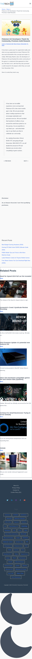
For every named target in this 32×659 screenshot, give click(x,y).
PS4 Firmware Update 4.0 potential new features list (15, 343)
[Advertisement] (16, 86)
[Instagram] (16, 500)
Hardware (7, 530)
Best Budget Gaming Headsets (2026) (12, 244)
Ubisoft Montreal (19, 562)
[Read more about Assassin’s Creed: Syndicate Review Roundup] (13, 322)
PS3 (26, 546)
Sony (16, 554)
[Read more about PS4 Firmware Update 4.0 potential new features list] (13, 357)
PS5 (23, 550)
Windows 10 (9, 569)
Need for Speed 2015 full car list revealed (15, 276)
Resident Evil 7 (8, 554)
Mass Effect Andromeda (11, 534)
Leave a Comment (6, 44)
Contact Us (16, 490)
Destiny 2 (24, 522)
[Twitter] (7, 500)
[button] (16, 626)
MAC (25, 530)
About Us (16, 485)
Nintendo (25, 537)
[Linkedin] (12, 500)
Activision (7, 515)
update (17, 565)
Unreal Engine (8, 565)
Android (15, 515)
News (1, 278)
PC (27, 542)
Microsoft (23, 534)
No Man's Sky (19, 542)
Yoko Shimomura (15, 577)
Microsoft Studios (8, 537)
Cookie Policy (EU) (16, 492)
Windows (25, 565)
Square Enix (24, 554)
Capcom (16, 522)
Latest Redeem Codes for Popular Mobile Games (16, 257)
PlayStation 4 (7, 546)
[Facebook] (20, 500)
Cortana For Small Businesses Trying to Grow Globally (15, 413)
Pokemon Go (18, 546)
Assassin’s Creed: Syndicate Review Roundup (14, 308)
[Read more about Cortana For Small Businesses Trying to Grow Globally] (13, 427)
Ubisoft (10, 562)
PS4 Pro (16, 550)
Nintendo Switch (8, 542)
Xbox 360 (10, 573)
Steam (8, 558)
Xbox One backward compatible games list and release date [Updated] (15, 378)
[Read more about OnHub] (13, 461)
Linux (19, 530)
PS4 (9, 550)
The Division (22, 558)
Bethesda (9, 518)
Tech (14, 558)
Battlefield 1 (24, 515)
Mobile (18, 537)
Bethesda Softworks (20, 518)
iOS (14, 530)
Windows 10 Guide (21, 569)
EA (5, 526)
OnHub (2, 448)
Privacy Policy (16, 487)
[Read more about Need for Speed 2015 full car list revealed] (13, 289)
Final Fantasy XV (13, 526)
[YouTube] (24, 500)
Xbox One (20, 573)
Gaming (24, 526)
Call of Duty (8, 522)
